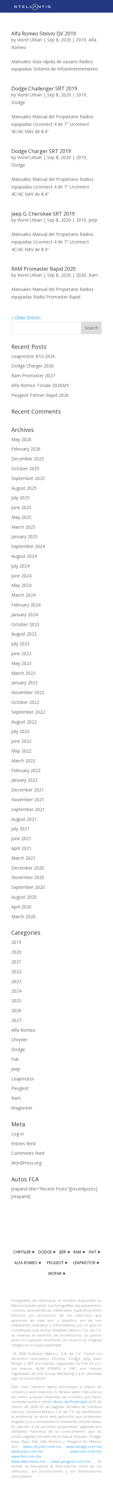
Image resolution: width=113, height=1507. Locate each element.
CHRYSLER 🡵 (23, 1252)
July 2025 (20, 498)
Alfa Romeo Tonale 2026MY (40, 385)
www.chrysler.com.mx (42, 1446)
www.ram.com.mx (86, 1451)
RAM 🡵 (79, 1252)
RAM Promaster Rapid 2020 (43, 268)
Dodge (18, 102)
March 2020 (23, 916)
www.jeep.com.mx (27, 1451)
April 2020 (21, 907)
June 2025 (21, 507)
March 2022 (23, 761)
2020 (81, 275)
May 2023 (21, 663)
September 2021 (28, 809)
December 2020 (27, 868)
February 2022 (25, 770)
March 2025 (23, 527)
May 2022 (21, 751)
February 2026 (25, 449)
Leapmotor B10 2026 (33, 356)
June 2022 (21, 741)
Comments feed (27, 1153)
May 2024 (21, 585)
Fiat (15, 1059)
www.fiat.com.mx (26, 1456)
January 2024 (24, 615)
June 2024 (21, 576)
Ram (93, 275)
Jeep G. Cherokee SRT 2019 (43, 213)
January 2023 (24, 683)
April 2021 (21, 848)
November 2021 (27, 800)
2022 (16, 972)
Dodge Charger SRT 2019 (41, 151)
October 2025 (25, 468)
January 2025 (24, 536)
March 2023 (23, 673)
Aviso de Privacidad (71, 1401)
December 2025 (27, 459)
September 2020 (28, 887)
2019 (81, 40)
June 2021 (21, 838)
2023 (16, 981)
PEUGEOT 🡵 (57, 1262)
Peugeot (20, 1088)
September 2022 (28, 712)
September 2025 (28, 478)
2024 (16, 991)
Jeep (93, 220)
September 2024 (28, 546)
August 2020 (24, 897)
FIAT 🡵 (94, 1252)
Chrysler (19, 1039)
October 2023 (25, 624)
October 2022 (25, 702)
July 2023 (20, 644)
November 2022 (27, 692)
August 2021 (24, 819)
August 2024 (24, 556)
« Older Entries (26, 318)
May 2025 (21, 517)
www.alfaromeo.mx (28, 1461)
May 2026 (21, 439)
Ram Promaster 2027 (33, 375)
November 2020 (27, 877)
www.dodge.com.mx (84, 1446)
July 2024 (20, 566)
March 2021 (23, 858)
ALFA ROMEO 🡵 (27, 1262)
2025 (16, 1001)
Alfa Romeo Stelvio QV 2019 (43, 33)
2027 (16, 1020)
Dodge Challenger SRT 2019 (44, 88)
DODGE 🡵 (46, 1252)
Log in (17, 1134)
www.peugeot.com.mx (70, 1461)
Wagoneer (21, 1108)
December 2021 (27, 790)
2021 (16, 962)
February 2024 (25, 605)
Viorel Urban (29, 40)
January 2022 (24, 780)
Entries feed (23, 1144)
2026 (16, 1010)
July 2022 (20, 731)
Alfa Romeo (23, 1030)
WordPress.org (26, 1163)
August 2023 (24, 634)
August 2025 (24, 488)
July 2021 (20, 829)
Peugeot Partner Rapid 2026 (40, 395)
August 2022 (24, 722)
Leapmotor (22, 1079)
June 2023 (21, 653)
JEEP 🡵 (64, 1252)
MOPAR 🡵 (56, 1273)
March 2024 (23, 595)
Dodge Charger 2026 (32, 366)
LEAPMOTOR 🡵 (86, 1262)
